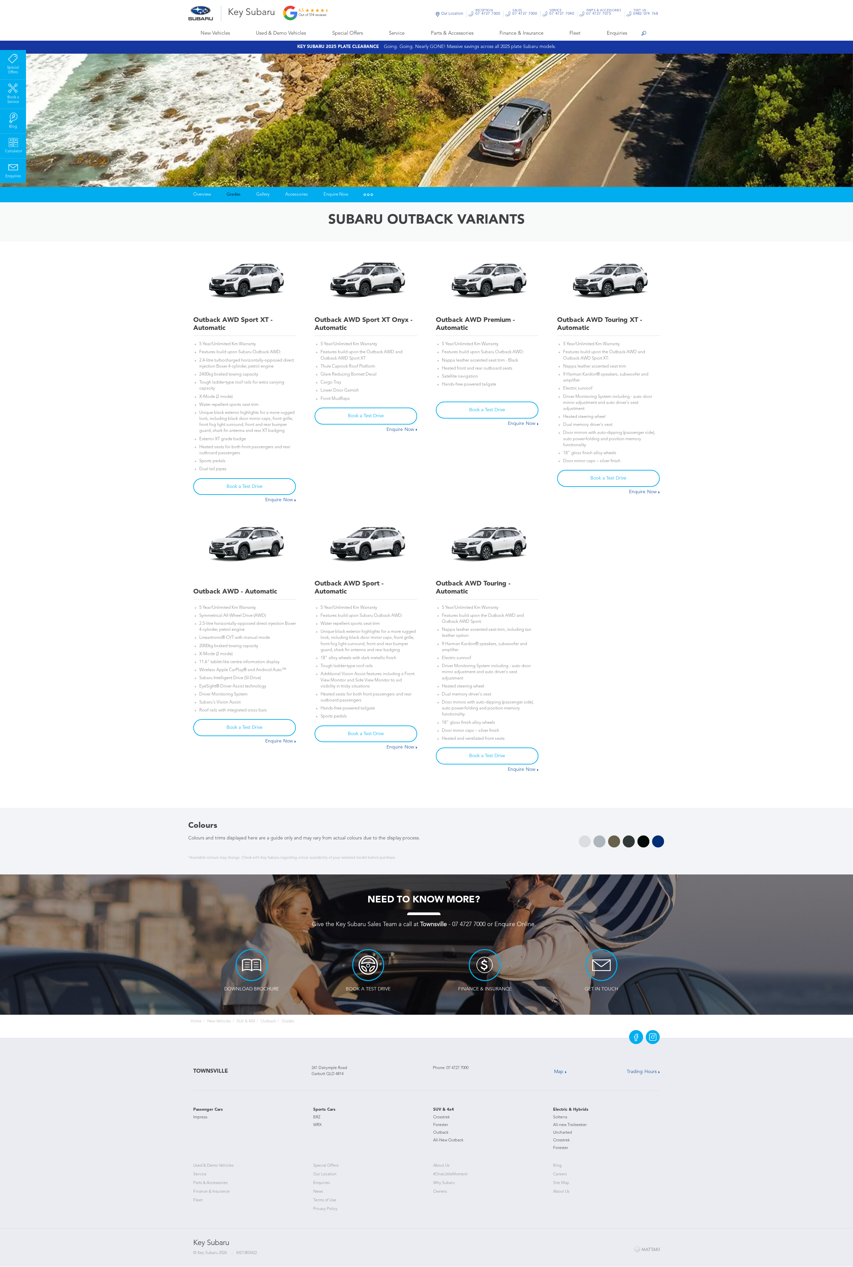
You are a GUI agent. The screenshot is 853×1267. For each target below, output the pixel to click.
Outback (268, 1021)
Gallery (263, 194)
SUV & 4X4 (246, 1021)
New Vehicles (215, 33)
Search (643, 34)
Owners (440, 1192)
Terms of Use (324, 1200)
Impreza (200, 1117)
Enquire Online (514, 924)
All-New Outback (448, 1140)
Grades (234, 194)
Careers (560, 1174)
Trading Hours (642, 1071)
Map (558, 1071)
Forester (440, 1125)
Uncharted (562, 1133)
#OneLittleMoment (450, 1174)
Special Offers (347, 33)
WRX (317, 1125)
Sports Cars (324, 1110)
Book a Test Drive (245, 486)
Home (196, 1021)
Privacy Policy (325, 1209)
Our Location (452, 14)
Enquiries (617, 33)
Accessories (296, 194)
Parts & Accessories (452, 33)
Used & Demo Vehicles (281, 33)
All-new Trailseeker (570, 1125)
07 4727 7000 (487, 13)
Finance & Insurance (521, 33)
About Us (441, 1166)
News (318, 1192)
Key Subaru (251, 12)
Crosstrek (441, 1117)
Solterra (560, 1117)
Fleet (574, 33)
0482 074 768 (645, 13)
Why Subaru (444, 1183)
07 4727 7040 (561, 13)
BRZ (317, 1117)
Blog (557, 1166)
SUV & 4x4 (443, 1110)
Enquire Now (336, 194)
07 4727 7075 (603, 13)
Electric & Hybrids (570, 1110)
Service (397, 33)
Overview (202, 194)
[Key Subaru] (204, 13)
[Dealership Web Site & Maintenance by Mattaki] (647, 1249)
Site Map (561, 1183)
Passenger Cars (208, 1110)
